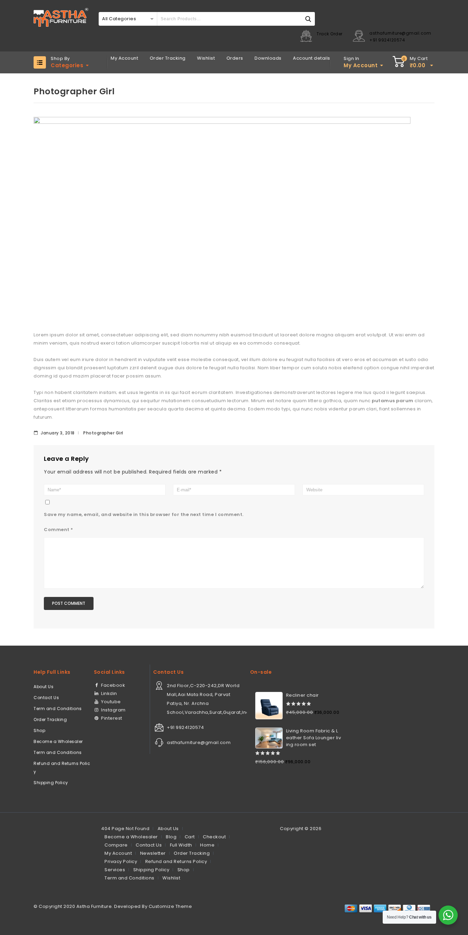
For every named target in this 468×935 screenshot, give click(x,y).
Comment (58, 529)
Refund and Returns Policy (62, 767)
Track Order (330, 34)
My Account (124, 58)
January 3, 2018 (57, 433)
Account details (311, 58)
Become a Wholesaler (58, 741)
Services (114, 869)
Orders (234, 58)
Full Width (181, 845)
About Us (43, 687)
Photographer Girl (103, 433)
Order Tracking (168, 58)
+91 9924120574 (387, 40)
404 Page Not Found (125, 828)
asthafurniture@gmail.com (400, 33)
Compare (116, 845)
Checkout (214, 837)
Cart (190, 837)
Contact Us (46, 697)
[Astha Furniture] (61, 17)
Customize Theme (170, 906)
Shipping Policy (51, 783)
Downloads (268, 58)
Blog (171, 837)
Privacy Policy (120, 861)
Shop (39, 730)
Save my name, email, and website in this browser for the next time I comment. (144, 514)
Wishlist (206, 58)
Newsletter (153, 853)
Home (207, 845)
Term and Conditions (58, 708)
